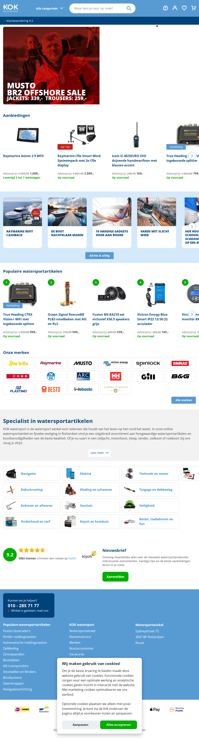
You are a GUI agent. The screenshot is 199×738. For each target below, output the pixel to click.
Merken (74, 642)
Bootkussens (12, 677)
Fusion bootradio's (17, 631)
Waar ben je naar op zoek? (131, 8)
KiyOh (72, 558)
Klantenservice (80, 637)
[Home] (10, 11)
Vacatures (76, 654)
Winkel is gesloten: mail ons (177, 26)
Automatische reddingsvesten (25, 642)
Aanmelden (115, 577)
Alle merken (183, 400)
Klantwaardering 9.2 (19, 21)
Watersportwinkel (82, 631)
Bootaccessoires (81, 648)
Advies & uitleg (99, 255)
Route (139, 643)
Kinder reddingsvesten (19, 637)
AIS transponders (16, 666)
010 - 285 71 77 (141, 26)
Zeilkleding (11, 648)
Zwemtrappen (13, 683)
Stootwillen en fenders (19, 672)
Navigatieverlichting (17, 689)
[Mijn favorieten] (184, 8)
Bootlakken (11, 660)
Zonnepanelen (13, 654)
